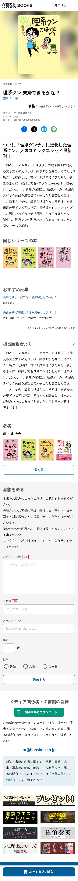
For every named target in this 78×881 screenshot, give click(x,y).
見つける (60, 5)
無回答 (53, 666)
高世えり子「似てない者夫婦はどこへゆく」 (31, 297)
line (54, 129)
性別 (5, 659)
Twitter (34, 129)
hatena (44, 129)
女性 (32, 666)
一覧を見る (39, 469)
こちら (43, 541)
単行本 (18, 84)
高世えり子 (10, 98)
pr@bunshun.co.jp (39, 750)
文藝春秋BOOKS (17, 5)
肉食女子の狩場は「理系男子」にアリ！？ (30, 312)
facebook (24, 129)
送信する (39, 679)
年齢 (5, 640)
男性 (13, 666)
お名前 (7, 601)
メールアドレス (12, 620)
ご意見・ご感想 (12, 557)
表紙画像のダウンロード (41, 712)
